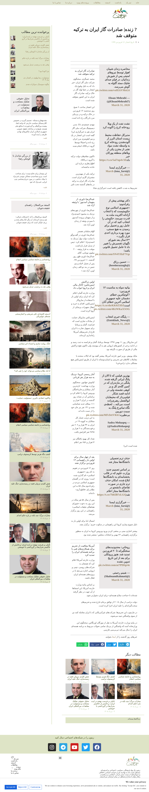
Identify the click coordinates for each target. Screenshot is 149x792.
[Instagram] (52, 747)
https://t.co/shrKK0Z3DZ (109, 305)
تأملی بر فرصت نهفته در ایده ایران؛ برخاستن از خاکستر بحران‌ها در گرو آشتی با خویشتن (103, 705)
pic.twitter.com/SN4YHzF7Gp (112, 254)
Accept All (10, 787)
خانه (137, 3)
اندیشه (107, 3)
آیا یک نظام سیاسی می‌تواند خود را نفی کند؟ (32, 371)
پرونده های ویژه (83, 3)
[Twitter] (86, 747)
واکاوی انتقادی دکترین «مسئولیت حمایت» (33, 398)
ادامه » (45, 138)
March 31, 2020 (121, 105)
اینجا (114, 637)
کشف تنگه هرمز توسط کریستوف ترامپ (105, 678)
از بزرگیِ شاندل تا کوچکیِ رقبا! (37, 52)
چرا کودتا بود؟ (44, 71)
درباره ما (68, 3)
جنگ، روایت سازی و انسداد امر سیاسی (34, 343)
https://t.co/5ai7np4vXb (113, 159)
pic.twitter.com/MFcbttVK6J (103, 414)
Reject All (22, 787)
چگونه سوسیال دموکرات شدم (37, 84)
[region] (74, 785)
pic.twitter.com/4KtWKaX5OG (112, 308)
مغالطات (96, 3)
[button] (60, 758)
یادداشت (118, 3)
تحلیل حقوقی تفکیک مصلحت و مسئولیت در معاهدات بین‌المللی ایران (79, 703)
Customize (35, 787)
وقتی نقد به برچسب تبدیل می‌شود (36, 65)
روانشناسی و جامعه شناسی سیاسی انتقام (129, 678)
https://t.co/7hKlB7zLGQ (111, 494)
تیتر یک (128, 3)
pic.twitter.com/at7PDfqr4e (114, 565)
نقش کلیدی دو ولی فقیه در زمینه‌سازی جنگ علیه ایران (78, 678)
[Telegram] (63, 747)
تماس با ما (57, 3)
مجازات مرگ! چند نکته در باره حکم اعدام (130, 702)
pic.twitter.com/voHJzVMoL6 (112, 90)
